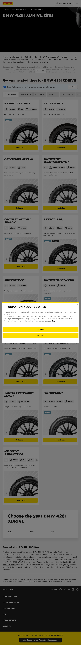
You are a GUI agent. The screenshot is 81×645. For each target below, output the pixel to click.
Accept (40, 335)
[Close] (77, 305)
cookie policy (50, 321)
